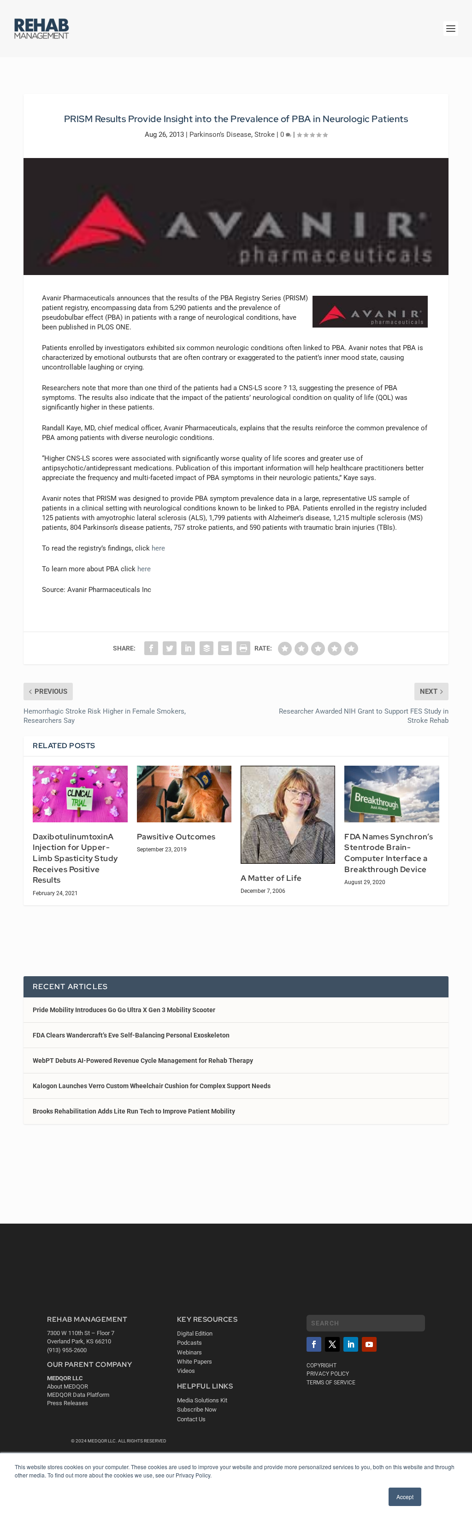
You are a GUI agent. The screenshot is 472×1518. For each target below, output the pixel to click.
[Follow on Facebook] (314, 1344)
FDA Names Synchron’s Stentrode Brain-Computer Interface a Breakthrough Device (388, 853)
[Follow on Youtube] (369, 1344)
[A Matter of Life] (288, 815)
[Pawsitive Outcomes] (184, 794)
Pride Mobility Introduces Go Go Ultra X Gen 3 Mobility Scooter (124, 1010)
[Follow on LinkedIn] (350, 1344)
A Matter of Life (271, 878)
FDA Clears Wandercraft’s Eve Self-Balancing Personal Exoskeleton (131, 1035)
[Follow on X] (332, 1344)
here (158, 548)
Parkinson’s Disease (220, 134)
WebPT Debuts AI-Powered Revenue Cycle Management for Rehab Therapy (143, 1060)
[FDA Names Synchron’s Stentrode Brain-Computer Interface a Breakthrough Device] (391, 794)
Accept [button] (404, 1496)
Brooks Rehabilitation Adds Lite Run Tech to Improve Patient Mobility (134, 1111)
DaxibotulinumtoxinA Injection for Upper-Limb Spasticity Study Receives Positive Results (75, 858)
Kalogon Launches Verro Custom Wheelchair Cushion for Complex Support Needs (152, 1086)
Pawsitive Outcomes (176, 837)
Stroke (264, 134)
